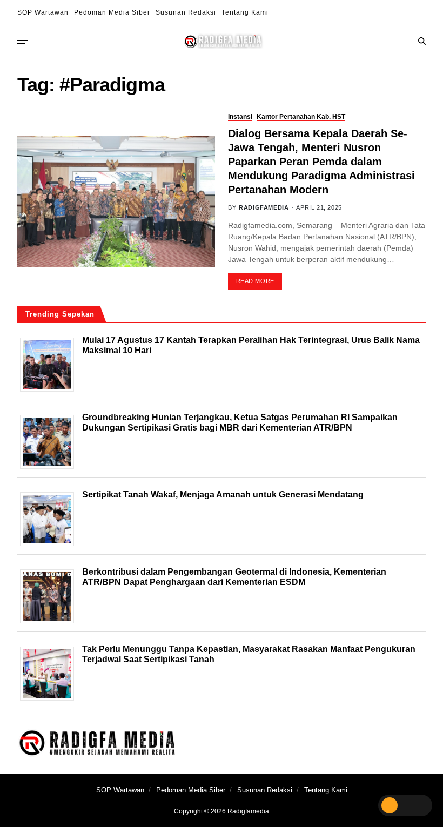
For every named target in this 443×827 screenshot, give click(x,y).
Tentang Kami (245, 12)
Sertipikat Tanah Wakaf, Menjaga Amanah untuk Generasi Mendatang (223, 494)
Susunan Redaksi (186, 12)
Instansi (240, 116)
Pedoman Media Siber (112, 12)
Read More (255, 281)
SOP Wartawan (43, 12)
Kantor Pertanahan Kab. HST (301, 116)
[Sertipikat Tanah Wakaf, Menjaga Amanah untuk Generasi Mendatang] (51, 519)
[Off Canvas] (22, 42)
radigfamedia (263, 207)
